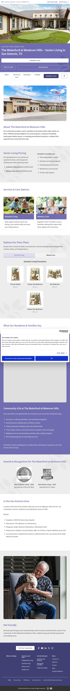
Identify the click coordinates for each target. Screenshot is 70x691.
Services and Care (26, 656)
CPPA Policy (26, 680)
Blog (53, 668)
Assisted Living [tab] (19, 255)
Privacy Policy (17, 680)
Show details (61, 353)
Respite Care (25, 670)
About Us (55, 662)
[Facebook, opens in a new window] (38, 648)
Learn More (19, 213)
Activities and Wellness (41, 659)
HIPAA (9, 680)
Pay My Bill (63, 2)
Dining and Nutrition (40, 664)
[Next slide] (64, 103)
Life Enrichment (42, 656)
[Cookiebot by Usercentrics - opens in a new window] (60, 331)
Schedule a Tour (35, 60)
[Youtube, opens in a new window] (42, 648)
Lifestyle (37, 75)
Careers (54, 665)
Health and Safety (42, 668)
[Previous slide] (5, 103)
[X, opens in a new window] (49, 648)
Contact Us (55, 659)
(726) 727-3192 (8, 67)
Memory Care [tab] (50, 255)
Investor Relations (57, 671)
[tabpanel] (35, 286)
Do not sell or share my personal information (18, 358)
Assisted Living (26, 663)
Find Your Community (25, 648)
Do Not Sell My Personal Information (52, 680)
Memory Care (26, 666)
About (7, 75)
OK (52, 358)
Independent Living (27, 660)
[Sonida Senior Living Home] (15, 2)
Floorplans (27, 75)
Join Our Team (52, 2)
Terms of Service (36, 680)
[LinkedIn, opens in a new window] (45, 648)
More (53, 656)
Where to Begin (11, 656)
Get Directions (43, 67)
